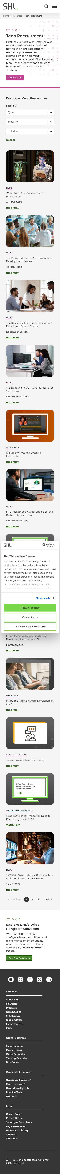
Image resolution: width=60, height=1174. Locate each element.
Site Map (11, 1134)
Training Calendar (16, 1058)
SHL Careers (13, 1016)
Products (11, 1007)
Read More (12, 207)
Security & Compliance (19, 1122)
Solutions (11, 1003)
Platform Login (15, 1050)
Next (46, 899)
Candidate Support (18, 1080)
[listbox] (30, 112)
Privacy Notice (14, 1118)
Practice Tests (14, 1092)
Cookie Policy (14, 1114)
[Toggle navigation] (54, 6)
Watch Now (13, 825)
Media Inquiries (15, 1024)
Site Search (12, 1138)
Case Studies (13, 1011)
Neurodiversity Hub (17, 1088)
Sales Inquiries (14, 1046)
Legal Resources (15, 1126)
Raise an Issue (15, 1084)
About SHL (12, 999)
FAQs (9, 1028)
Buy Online (12, 1062)
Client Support (16, 1054)
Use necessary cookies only (30, 626)
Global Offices (14, 1020)
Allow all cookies (30, 607)
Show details (43, 598)
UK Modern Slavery (17, 1130)
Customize (28, 617)
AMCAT (11, 1096)
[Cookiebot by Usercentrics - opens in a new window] (42, 545)
